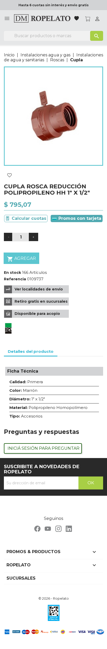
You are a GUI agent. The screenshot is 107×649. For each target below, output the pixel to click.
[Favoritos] (77, 18)
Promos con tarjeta (79, 218)
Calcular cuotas (29, 218)
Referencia (15, 279)
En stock (12, 272)
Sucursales (21, 578)
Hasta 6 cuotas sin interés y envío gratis (53, 5)
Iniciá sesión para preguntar (43, 448)
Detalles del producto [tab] (31, 351)
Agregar (21, 259)
